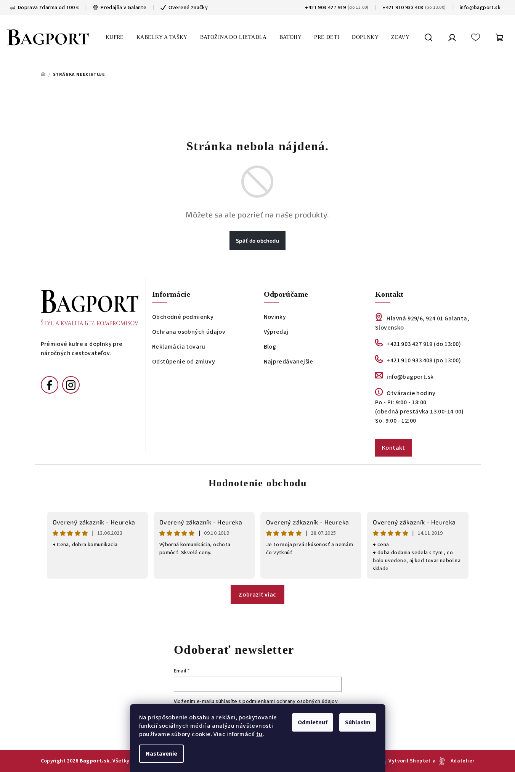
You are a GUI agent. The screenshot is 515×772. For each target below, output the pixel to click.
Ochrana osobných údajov (188, 332)
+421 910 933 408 (402, 7)
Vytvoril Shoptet (409, 761)
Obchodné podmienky (182, 317)
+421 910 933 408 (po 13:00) (424, 360)
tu (259, 734)
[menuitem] (114, 37)
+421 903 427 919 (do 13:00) (424, 344)
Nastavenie (161, 753)
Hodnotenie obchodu (258, 483)
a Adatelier (454, 761)
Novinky (275, 317)
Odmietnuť (312, 722)
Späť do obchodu (257, 240)
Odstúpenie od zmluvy (183, 361)
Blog (270, 347)
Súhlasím (358, 722)
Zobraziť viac (257, 594)
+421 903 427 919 (325, 7)
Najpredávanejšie (288, 361)
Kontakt (393, 448)
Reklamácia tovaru (178, 347)
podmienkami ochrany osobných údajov (290, 701)
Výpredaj (276, 332)
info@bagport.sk (480, 7)
